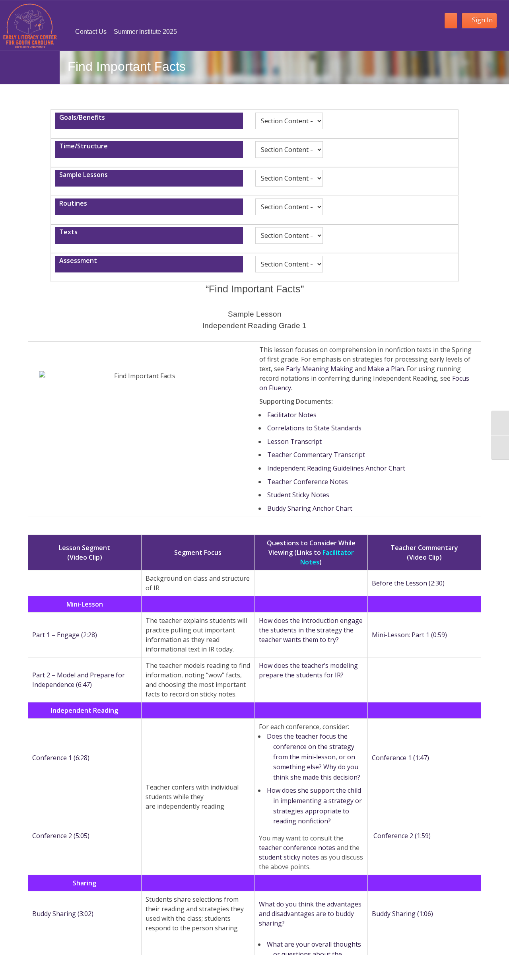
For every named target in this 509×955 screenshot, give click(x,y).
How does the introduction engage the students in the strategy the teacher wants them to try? (311, 630)
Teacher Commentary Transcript (316, 454)
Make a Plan (385, 368)
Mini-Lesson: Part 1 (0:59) (409, 634)
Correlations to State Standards (314, 428)
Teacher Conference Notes (307, 481)
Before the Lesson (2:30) (408, 583)
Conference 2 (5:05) (60, 835)
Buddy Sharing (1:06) (402, 913)
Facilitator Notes (292, 414)
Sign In (482, 20)
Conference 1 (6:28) (60, 757)
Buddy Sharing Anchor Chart (309, 508)
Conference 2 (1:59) (402, 835)
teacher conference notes (297, 847)
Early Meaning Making (319, 368)
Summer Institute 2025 (145, 31)
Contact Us (91, 31)
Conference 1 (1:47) (400, 757)
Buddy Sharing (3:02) (62, 913)
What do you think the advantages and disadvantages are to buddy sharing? (310, 914)
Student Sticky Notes (298, 494)
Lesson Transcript (294, 441)
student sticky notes (289, 857)
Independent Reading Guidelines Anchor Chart (336, 468)
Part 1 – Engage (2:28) (64, 634)
